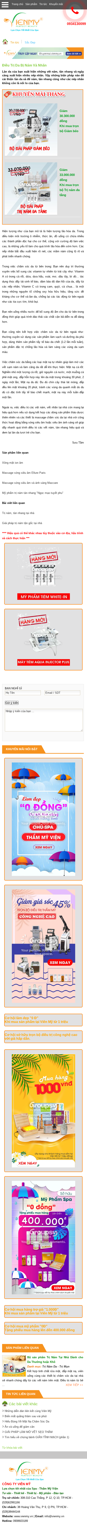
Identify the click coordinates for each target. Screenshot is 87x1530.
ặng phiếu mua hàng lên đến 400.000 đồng (41, 1330)
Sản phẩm (31, 4)
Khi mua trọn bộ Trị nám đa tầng (70, 190)
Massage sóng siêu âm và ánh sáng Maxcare (30, 482)
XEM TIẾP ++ (74, 1385)
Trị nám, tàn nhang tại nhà (18, 513)
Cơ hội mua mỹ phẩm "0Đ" (26, 1326)
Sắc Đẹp (30, 42)
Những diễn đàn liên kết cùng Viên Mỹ (28, 1411)
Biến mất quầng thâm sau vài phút (26, 1416)
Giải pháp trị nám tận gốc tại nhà (22, 523)
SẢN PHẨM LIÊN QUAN (22, 1347)
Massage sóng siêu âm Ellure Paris (24, 472)
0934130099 (76, 24)
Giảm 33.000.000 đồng (67, 175)
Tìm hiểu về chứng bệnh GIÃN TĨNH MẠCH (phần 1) (37, 1437)
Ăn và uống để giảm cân (19, 1426)
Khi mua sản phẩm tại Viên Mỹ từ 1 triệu (36, 1022)
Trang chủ (17, 4)
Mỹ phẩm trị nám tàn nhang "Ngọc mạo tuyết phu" (32, 492)
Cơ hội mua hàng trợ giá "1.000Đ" (32, 1309)
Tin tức (43, 4)
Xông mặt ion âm (12, 462)
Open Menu (5, 4)
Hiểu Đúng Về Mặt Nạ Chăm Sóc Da (27, 1421)
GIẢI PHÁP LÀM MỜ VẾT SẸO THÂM (29, 1432)
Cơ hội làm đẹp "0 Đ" (21, 1018)
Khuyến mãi (56, 4)
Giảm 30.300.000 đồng (67, 116)
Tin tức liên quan (20, 1394)
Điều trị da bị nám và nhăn (24, 65)
